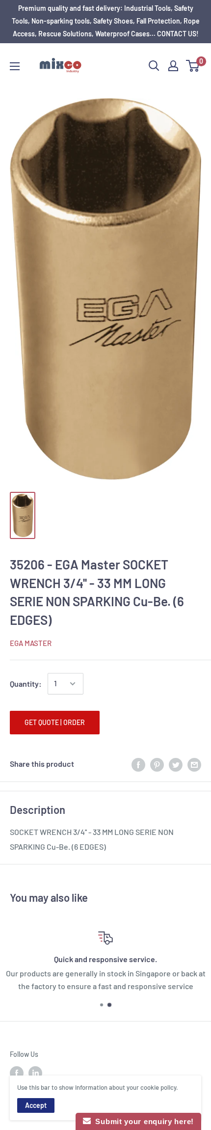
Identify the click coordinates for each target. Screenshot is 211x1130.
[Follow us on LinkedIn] (35, 1073)
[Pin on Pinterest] (157, 764)
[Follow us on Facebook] (17, 1073)
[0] (193, 66)
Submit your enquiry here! (142, 1121)
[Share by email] (194, 764)
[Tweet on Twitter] (176, 764)
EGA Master (31, 643)
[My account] (173, 65)
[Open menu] (15, 66)
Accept (36, 1105)
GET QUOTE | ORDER (55, 722)
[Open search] (154, 65)
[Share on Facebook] (138, 764)
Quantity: (26, 683)
